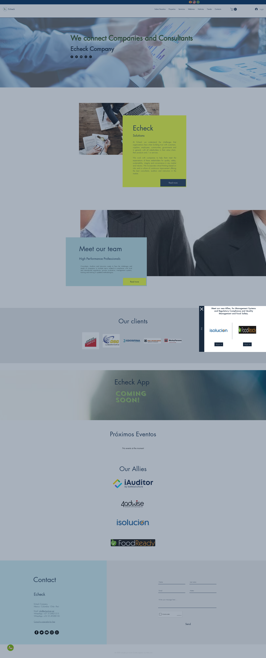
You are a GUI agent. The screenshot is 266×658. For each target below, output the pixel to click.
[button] (201, 309)
